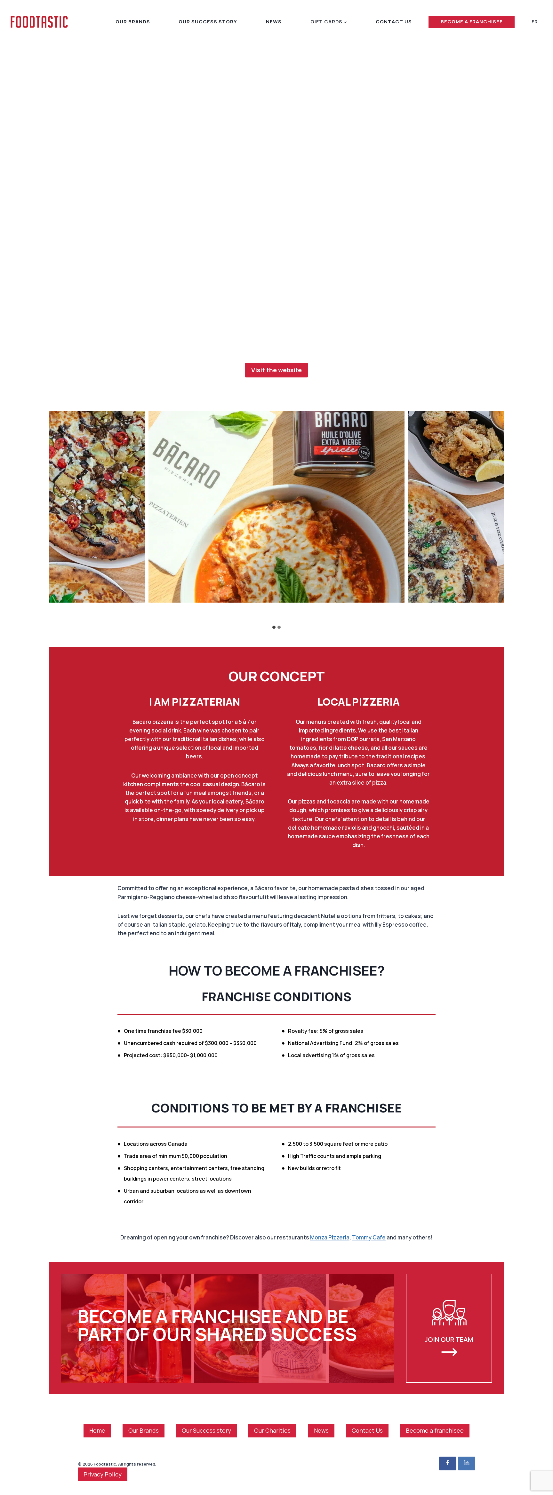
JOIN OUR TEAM (449, 1339)
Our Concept (276, 676)
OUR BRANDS (133, 21)
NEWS (274, 21)
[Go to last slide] (148, 613)
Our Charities (272, 1430)
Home (97, 1430)
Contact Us (367, 1430)
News (321, 1430)
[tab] (274, 627)
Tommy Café (369, 1237)
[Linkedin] (466, 1463)
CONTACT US (394, 21)
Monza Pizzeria (329, 1237)
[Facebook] (447, 1463)
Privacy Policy (103, 1474)
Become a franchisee (435, 1430)
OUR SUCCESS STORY (208, 21)
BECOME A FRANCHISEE (472, 21)
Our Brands (143, 1430)
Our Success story (206, 1430)
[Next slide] (405, 613)
